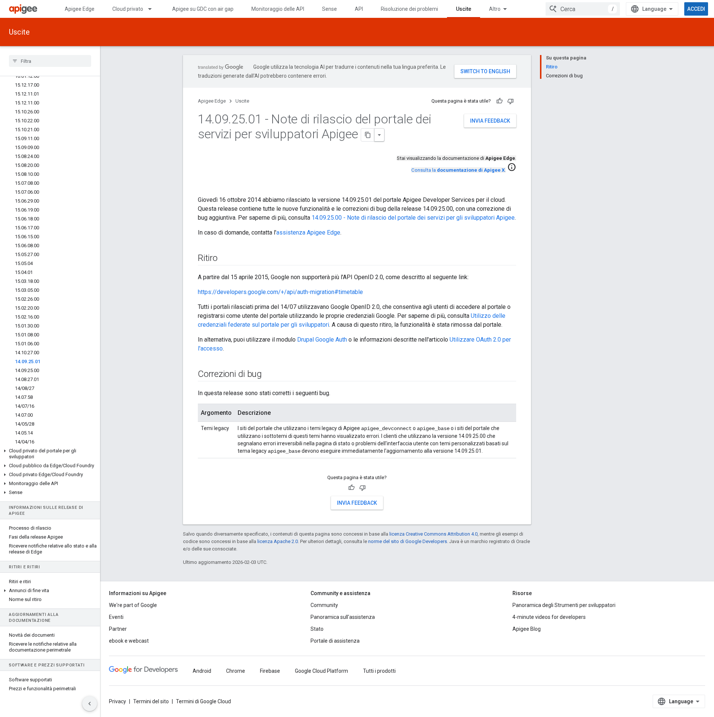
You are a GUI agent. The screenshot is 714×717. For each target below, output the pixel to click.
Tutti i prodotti (379, 671)
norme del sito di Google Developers (407, 541)
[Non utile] (510, 101)
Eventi (116, 617)
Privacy (117, 701)
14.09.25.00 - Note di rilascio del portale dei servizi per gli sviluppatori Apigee (413, 217)
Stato (317, 629)
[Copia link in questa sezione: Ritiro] (225, 258)
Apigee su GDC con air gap (203, 9)
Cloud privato (127, 9)
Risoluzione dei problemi (409, 9)
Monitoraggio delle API (277, 9)
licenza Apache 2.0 (277, 541)
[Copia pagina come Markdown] (367, 135)
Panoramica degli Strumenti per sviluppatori (563, 605)
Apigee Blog (526, 629)
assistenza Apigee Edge (308, 232)
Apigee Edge (79, 9)
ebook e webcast (129, 641)
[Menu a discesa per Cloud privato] (153, 9)
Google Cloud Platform (321, 671)
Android (202, 671)
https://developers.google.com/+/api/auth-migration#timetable (280, 291)
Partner (118, 629)
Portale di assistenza (335, 641)
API (359, 9)
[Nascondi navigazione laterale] (89, 703)
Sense (329, 9)
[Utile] (499, 101)
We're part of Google (133, 605)
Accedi (696, 9)
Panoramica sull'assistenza (343, 617)
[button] (50, 453)
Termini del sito (151, 701)
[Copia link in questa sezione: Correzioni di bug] (269, 374)
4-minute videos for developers (549, 617)
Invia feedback (490, 121)
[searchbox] (50, 61)
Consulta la (458, 170)
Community (324, 605)
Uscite (463, 9)
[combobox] (583, 9)
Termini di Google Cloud (203, 701)
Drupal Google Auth (322, 339)
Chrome (235, 671)
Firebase (270, 671)
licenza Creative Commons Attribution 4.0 (433, 534)
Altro (495, 9)
